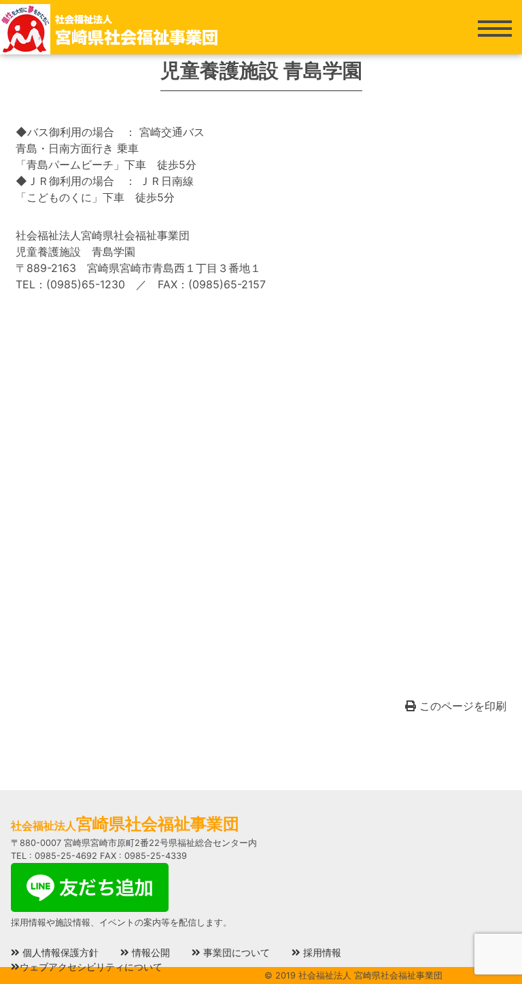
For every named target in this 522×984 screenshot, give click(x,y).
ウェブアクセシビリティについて (91, 966)
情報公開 (149, 952)
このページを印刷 (461, 706)
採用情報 (320, 952)
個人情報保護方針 (59, 952)
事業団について (235, 952)
